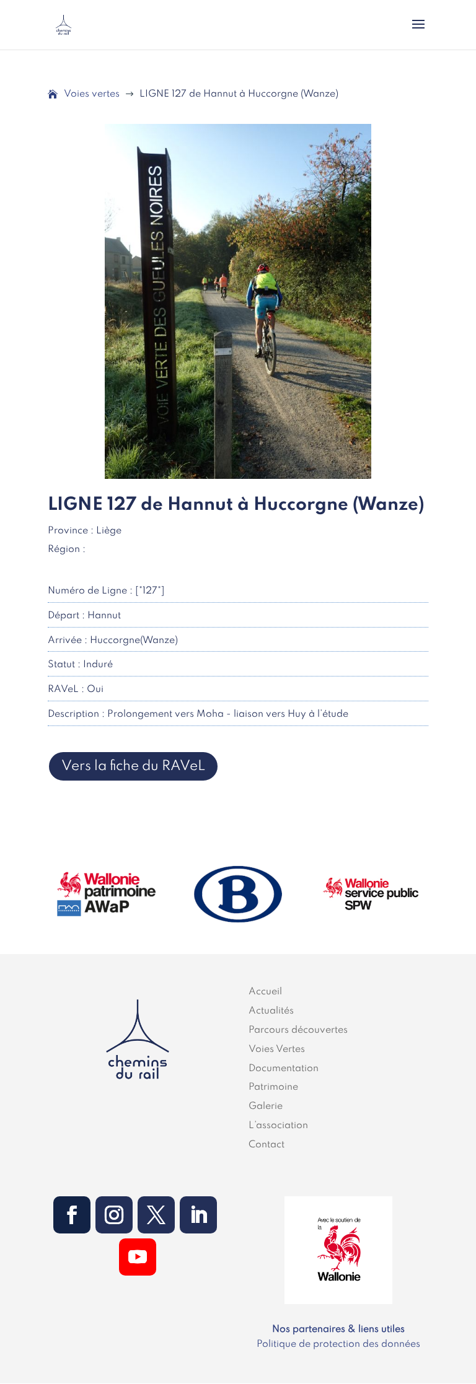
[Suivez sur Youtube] (137, 1257)
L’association (278, 1126)
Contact (266, 1145)
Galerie (266, 1106)
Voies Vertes (277, 1049)
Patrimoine (273, 1087)
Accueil (265, 992)
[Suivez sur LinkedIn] (198, 1214)
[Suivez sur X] (156, 1214)
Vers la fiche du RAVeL (133, 766)
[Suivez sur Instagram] (114, 1214)
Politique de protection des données (338, 1344)
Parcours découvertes (298, 1030)
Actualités (271, 1011)
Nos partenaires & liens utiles (338, 1329)
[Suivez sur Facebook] (71, 1214)
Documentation (284, 1069)
